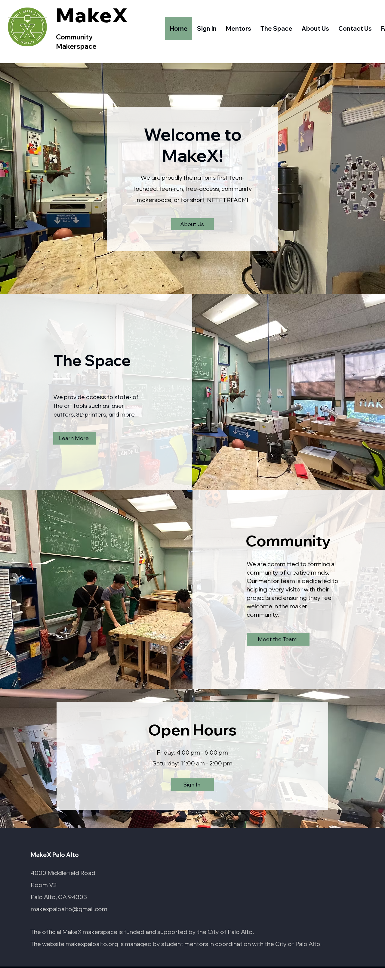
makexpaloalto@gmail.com (69, 909)
